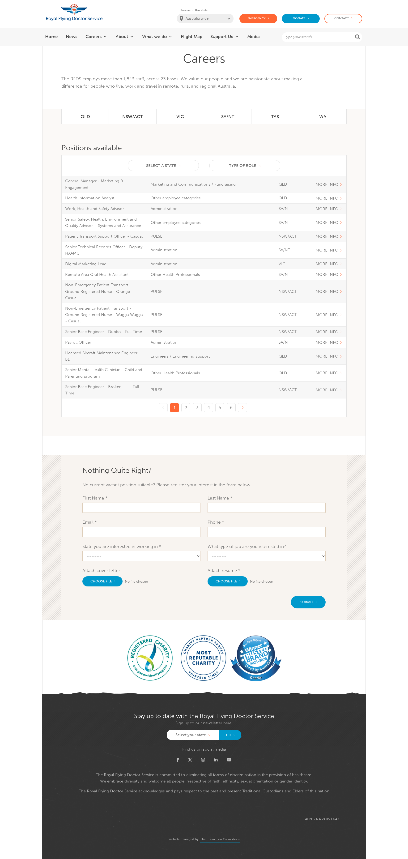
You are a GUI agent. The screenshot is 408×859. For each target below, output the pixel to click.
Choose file (101, 581)
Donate (299, 18)
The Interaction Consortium (220, 839)
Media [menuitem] (253, 36)
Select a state (161, 165)
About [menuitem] (122, 36)
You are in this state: (194, 10)
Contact (341, 18)
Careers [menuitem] (93, 36)
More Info (327, 184)
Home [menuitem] (51, 36)
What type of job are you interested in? (247, 546)
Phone (215, 522)
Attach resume (223, 570)
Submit (306, 602)
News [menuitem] (71, 36)
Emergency (256, 18)
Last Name (219, 498)
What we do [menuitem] (154, 36)
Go (228, 735)
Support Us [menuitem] (221, 36)
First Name (93, 498)
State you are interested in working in (120, 546)
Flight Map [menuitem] (191, 36)
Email (88, 522)
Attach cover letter (101, 570)
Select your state (190, 734)
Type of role (242, 165)
